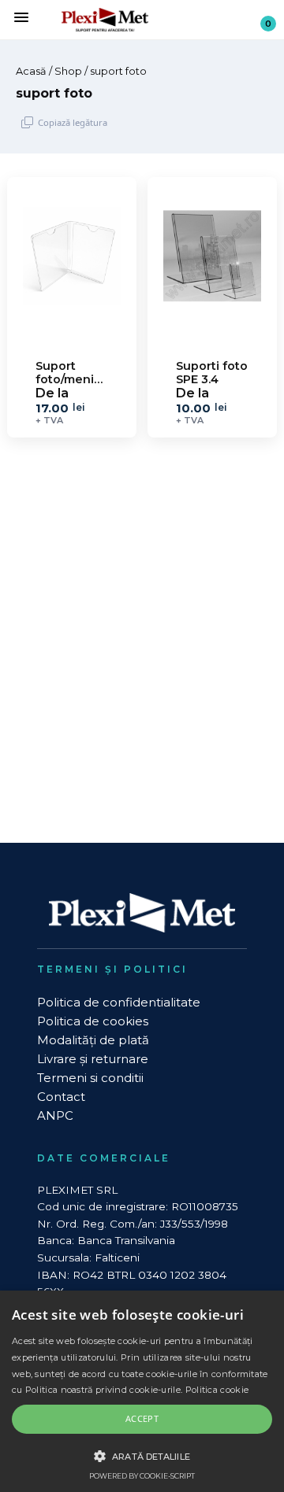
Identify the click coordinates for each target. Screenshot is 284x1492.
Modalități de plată (93, 1039)
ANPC (55, 1115)
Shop (68, 71)
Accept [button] (142, 1418)
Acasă (31, 71)
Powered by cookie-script (142, 1476)
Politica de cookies (92, 1021)
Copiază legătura (72, 122)
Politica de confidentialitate (118, 1002)
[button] (142, 1456)
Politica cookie (217, 1389)
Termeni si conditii (90, 1077)
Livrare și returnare (92, 1058)
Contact (61, 1096)
